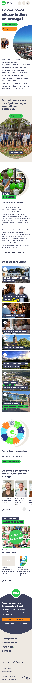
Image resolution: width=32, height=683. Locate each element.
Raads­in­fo (8, 647)
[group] (8, 491)
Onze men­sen (10, 642)
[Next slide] (28, 509)
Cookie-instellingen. (7, 671)
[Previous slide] (24, 509)
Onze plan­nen (10, 638)
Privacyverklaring (6, 668)
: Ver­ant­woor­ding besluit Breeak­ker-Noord (8, 571)
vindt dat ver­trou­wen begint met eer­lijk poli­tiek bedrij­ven (23, 572)
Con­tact (7, 651)
